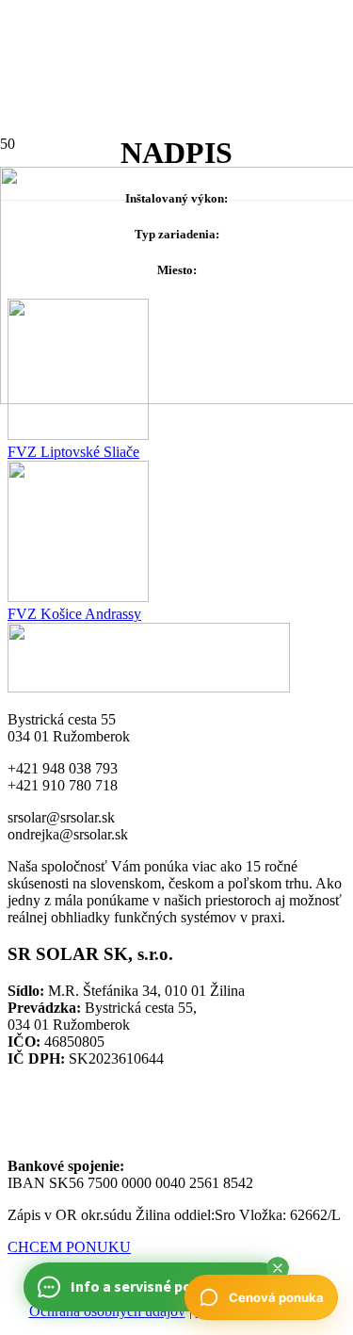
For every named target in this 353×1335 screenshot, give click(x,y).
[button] (277, 1268)
